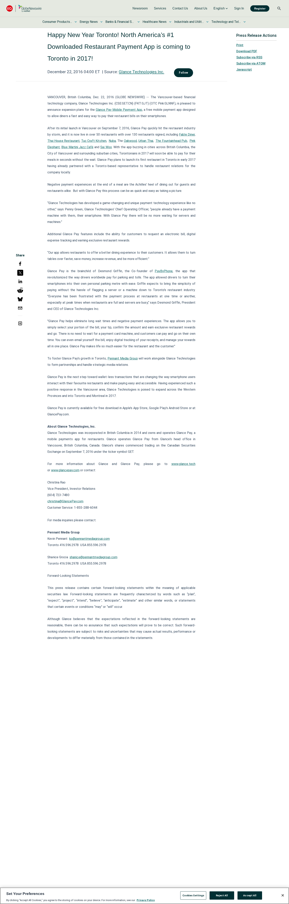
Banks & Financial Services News (120, 22)
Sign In (239, 8)
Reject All (222, 895)
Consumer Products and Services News (57, 22)
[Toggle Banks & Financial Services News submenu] (139, 22)
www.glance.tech (183, 464)
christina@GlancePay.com (65, 501)
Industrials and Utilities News (189, 22)
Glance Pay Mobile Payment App (119, 110)
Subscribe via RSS (249, 57)
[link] (140, 8)
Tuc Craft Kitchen (93, 141)
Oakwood (130, 141)
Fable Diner (187, 134)
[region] (144, 895)
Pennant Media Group (123, 358)
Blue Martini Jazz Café (77, 147)
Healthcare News (155, 22)
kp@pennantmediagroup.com (89, 539)
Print (239, 45)
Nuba (112, 141)
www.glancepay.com (65, 470)
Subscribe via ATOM (250, 63)
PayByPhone (164, 271)
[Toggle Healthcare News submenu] (170, 22)
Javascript (244, 69)
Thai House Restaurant (63, 141)
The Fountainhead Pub (171, 141)
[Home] (24, 8)
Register (259, 8)
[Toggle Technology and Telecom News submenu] (245, 22)
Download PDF (246, 51)
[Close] (282, 895)
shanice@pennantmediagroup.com (93, 557)
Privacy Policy (146, 899)
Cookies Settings (193, 895)
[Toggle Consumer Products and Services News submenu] (76, 22)
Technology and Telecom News (226, 22)
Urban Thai (145, 141)
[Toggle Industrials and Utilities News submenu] (207, 22)
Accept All (249, 895)
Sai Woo (106, 147)
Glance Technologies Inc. (141, 71)
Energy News (89, 22)
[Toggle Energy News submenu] (101, 22)
